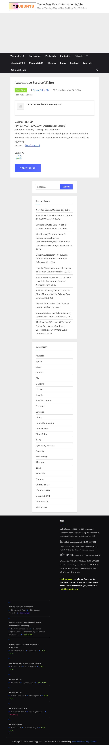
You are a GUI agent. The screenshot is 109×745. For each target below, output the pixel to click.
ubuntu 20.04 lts (81, 560)
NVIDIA (62, 550)
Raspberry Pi (76, 550)
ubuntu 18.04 (43, 484)
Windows (92, 568)
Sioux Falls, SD (41, 90)
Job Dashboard (18, 69)
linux (64, 541)
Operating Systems (45, 445)
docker (89, 533)
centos (73, 528)
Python (68, 550)
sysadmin (85, 550)
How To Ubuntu (44, 400)
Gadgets (40, 383)
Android (40, 355)
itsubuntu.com (66, 579)
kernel (92, 536)
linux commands (76, 542)
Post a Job (50, 56)
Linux (63, 62)
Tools (38, 467)
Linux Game (42, 428)
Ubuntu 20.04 (18, 62)
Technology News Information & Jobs (60, 4)
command (89, 529)
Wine (74, 572)
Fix (37, 378)
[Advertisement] (54, 32)
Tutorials (87, 62)
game (62, 536)
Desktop (82, 532)
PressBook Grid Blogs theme (84, 741)
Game (39, 389)
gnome (79, 536)
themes (91, 550)
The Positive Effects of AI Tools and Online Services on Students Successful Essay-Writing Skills (53, 326)
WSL (78, 572)
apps (68, 529)
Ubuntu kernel (85, 565)
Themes (52, 62)
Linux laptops (65, 546)
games (66, 536)
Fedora (95, 532)
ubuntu (66, 554)
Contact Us (65, 56)
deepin (76, 533)
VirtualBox (83, 569)
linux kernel (89, 541)
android (63, 529)
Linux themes (85, 546)
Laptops (74, 62)
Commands (64, 533)
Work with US (17, 56)
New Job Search (44, 209)
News (38, 439)
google (85, 536)
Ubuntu (79, 56)
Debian (39, 372)
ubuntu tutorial (73, 569)
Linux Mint (41, 434)
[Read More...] (32, 145)
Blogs (38, 366)
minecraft (93, 546)
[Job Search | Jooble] (18, 158)
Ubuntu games (75, 565)
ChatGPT (80, 529)
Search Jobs (35, 56)
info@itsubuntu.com (69, 589)
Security (40, 451)
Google (39, 394)
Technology (41, 456)
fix (99, 533)
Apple (39, 361)
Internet (40, 406)
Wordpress (41, 507)
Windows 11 (42, 501)
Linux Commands (45, 422)
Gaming (73, 536)
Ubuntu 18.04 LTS (92, 555)
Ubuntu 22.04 (36, 62)
